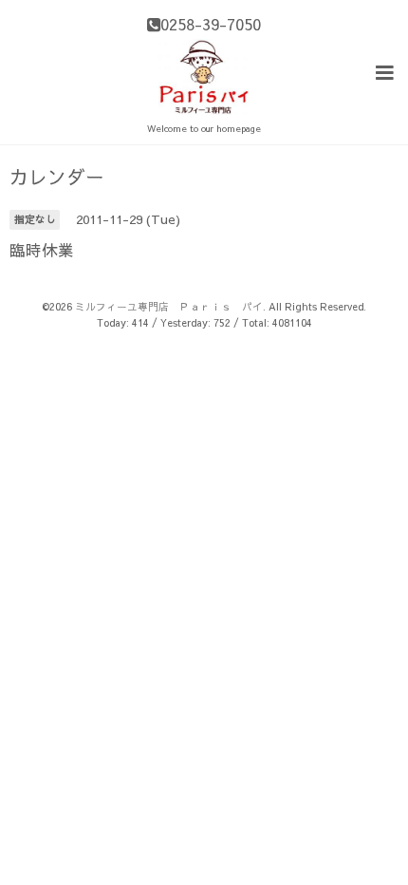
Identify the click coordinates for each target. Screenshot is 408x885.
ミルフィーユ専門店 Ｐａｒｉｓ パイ (169, 306)
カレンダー (56, 176)
